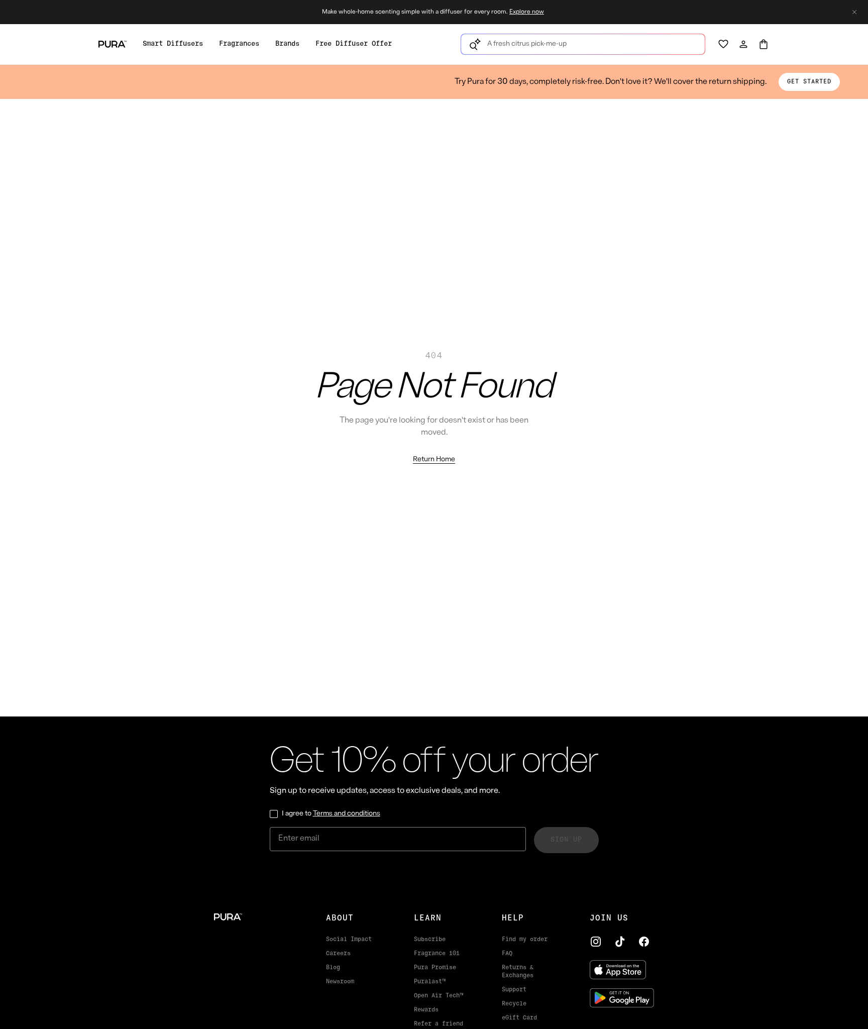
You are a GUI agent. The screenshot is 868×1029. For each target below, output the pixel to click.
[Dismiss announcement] (854, 12)
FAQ (507, 953)
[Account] (743, 44)
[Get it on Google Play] (622, 998)
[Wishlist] (723, 44)
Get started (809, 81)
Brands (287, 44)
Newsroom (340, 981)
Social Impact (349, 939)
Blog (333, 967)
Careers (338, 953)
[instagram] (596, 942)
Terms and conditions (346, 813)
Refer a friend (438, 1023)
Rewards (426, 1009)
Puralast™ (430, 981)
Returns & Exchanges (517, 971)
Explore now (526, 12)
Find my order (525, 939)
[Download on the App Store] (622, 970)
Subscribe (430, 939)
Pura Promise (435, 967)
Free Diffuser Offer (353, 44)
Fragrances (239, 44)
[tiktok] (620, 942)
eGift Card (519, 1017)
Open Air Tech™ (438, 995)
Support (514, 989)
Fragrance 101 (437, 953)
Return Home (434, 459)
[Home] (254, 916)
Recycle (514, 1003)
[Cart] (763, 44)
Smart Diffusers (173, 44)
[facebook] (644, 942)
